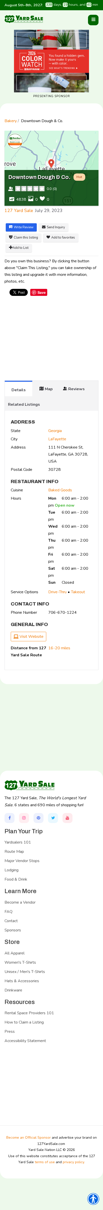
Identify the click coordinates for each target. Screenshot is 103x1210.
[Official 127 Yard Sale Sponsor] (51, 61)
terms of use (45, 1162)
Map (49, 389)
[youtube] (67, 818)
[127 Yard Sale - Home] (23, 19)
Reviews (76, 389)
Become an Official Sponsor (28, 1137)
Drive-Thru (57, 592)
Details (19, 390)
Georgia (55, 431)
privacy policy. (74, 1162)
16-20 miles (59, 648)
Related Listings (24, 404)
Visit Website (31, 636)
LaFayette (57, 439)
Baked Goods (60, 490)
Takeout (78, 592)
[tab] (18, 388)
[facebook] (9, 818)
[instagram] (24, 818)
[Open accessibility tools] (93, 1199)
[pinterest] (39, 818)
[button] (93, 20)
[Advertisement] (51, 340)
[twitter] (53, 818)
